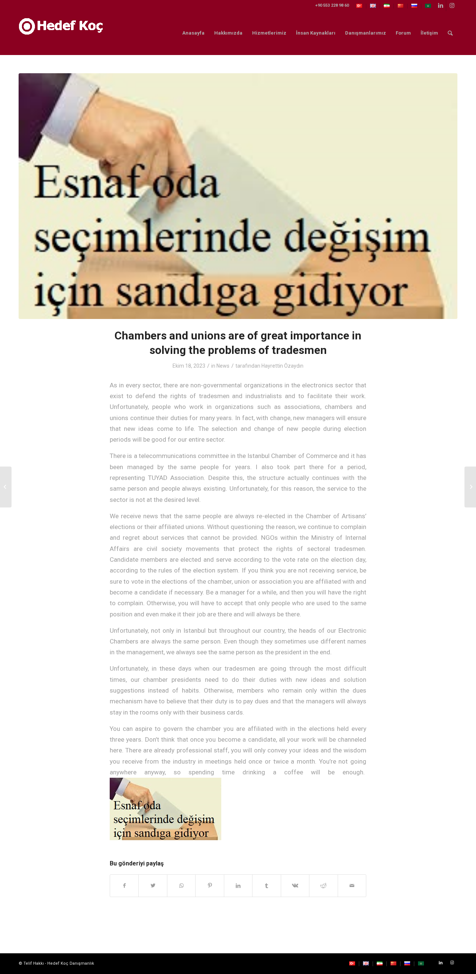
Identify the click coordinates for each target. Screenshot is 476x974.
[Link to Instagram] (451, 5)
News (222, 366)
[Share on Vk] (295, 886)
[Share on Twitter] (153, 886)
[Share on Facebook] (124, 886)
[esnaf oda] (238, 196)
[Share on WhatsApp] (181, 886)
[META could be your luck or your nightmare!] (6, 487)
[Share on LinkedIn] (238, 886)
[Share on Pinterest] (209, 886)
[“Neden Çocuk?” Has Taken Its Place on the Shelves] (470, 487)
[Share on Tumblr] (266, 886)
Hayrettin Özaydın (282, 366)
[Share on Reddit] (323, 886)
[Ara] (450, 33)
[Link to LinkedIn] (440, 5)
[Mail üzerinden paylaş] (352, 886)
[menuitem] (359, 6)
